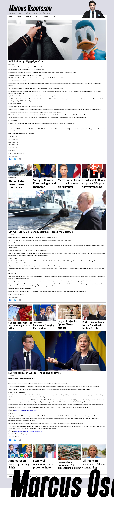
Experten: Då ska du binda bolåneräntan (25, 410)
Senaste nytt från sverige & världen (30, 13)
